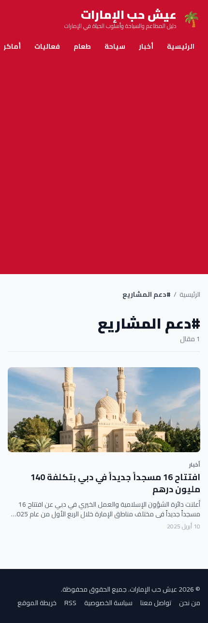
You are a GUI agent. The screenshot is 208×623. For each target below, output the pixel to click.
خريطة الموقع (37, 603)
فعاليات (47, 46)
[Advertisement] (104, 165)
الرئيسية (180, 46)
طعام (82, 46)
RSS (70, 603)
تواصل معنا (155, 603)
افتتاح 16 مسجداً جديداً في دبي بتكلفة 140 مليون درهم (115, 483)
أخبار (146, 46)
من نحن (189, 603)
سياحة (114, 46)
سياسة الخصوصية (108, 603)
